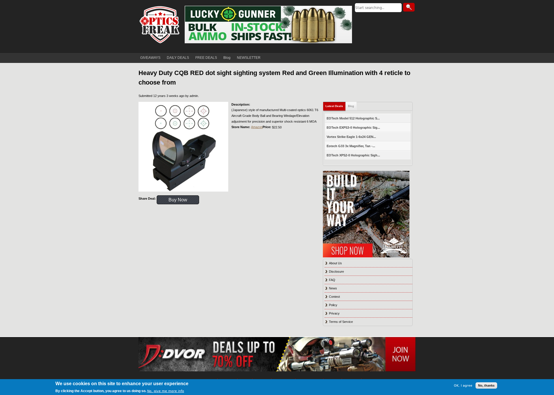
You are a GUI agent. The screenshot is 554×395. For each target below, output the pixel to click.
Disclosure (336, 271)
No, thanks (486, 385)
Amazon (257, 127)
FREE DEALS (206, 58)
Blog (227, 58)
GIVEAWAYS (150, 58)
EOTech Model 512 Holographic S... (353, 118)
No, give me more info (165, 391)
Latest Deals (334, 106)
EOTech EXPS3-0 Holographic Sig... (353, 127)
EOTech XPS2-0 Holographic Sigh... (353, 155)
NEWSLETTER (249, 58)
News (333, 288)
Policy (333, 305)
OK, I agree (463, 385)
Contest (334, 296)
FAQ (332, 280)
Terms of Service (341, 321)
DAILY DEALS (178, 58)
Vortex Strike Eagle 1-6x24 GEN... (351, 136)
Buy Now (178, 199)
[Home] (160, 24)
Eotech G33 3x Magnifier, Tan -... (351, 146)
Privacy (334, 313)
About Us (335, 263)
